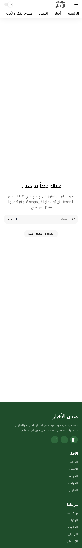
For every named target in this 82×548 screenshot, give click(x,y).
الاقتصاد (73, 469)
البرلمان (73, 534)
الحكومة (73, 527)
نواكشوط (72, 513)
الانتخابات (72, 541)
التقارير (73, 490)
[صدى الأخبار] (60, 4)
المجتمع (73, 476)
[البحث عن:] (44, 219)
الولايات (73, 520)
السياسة (73, 462)
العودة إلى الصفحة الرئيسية (41, 234)
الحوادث (73, 483)
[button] (74, 4)
